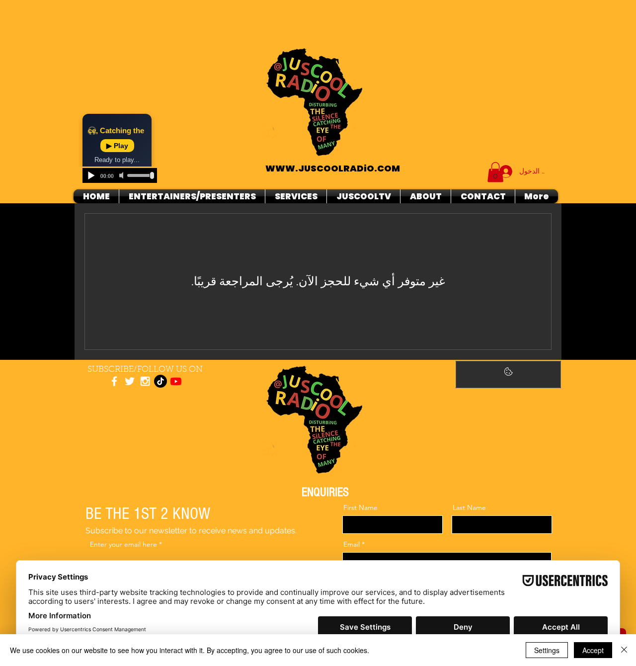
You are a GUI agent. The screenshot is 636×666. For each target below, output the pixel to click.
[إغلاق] (624, 650)
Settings (546, 650)
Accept (593, 650)
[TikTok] (160, 381)
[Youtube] (175, 381)
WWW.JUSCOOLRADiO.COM (332, 168)
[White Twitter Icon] (129, 381)
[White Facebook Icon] (114, 381)
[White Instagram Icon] (145, 381)
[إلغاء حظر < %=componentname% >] (508, 374)
